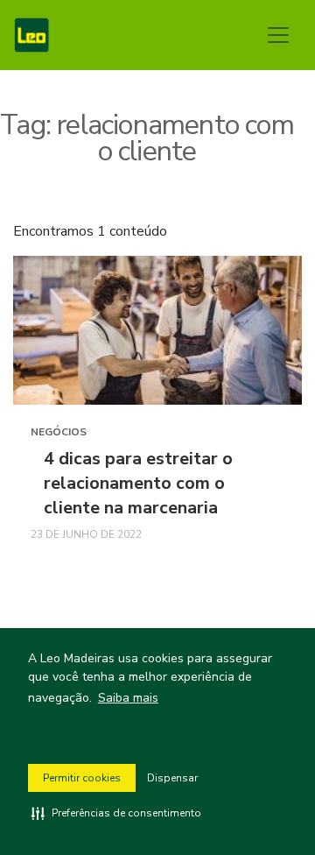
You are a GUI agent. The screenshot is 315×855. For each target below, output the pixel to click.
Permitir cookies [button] (82, 778)
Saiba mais (128, 697)
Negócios (59, 432)
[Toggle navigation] (278, 35)
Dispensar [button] (172, 778)
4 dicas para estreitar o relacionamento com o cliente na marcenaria (138, 483)
